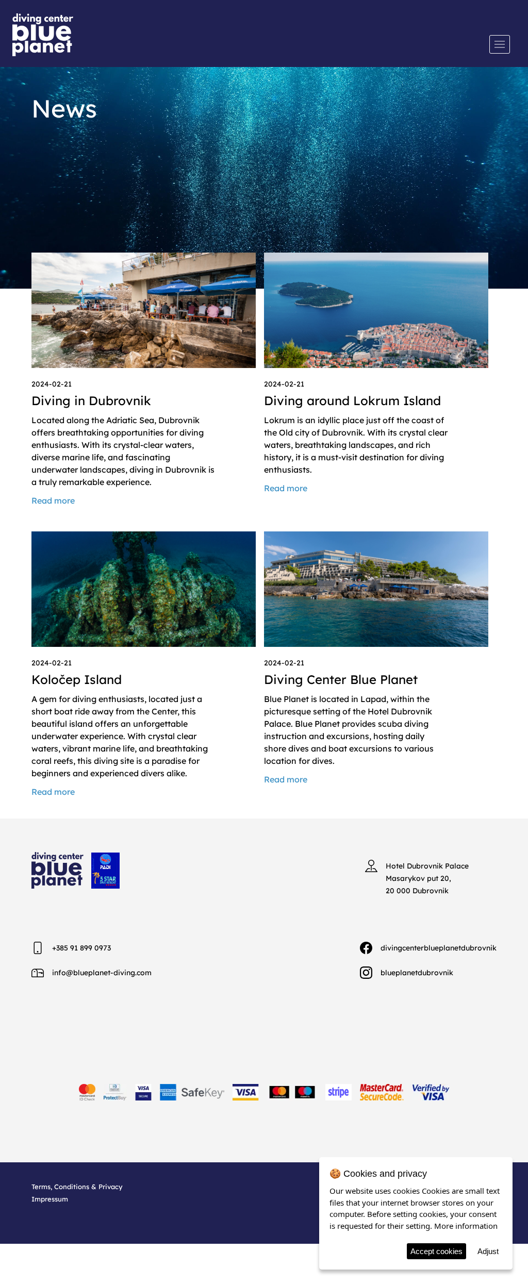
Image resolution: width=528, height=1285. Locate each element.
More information (466, 1226)
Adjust (488, 1251)
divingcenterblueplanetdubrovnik (439, 948)
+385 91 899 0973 (81, 948)
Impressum (49, 1199)
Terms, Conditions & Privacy (77, 1186)
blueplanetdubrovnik (417, 972)
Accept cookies (436, 1251)
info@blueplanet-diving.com (102, 972)
